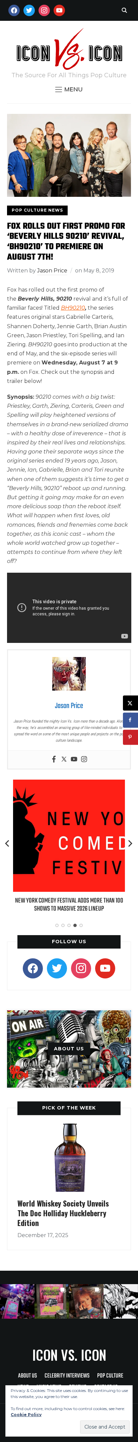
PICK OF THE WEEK (69, 1108)
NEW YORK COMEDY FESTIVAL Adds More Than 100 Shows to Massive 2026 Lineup (69, 904)
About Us (27, 1376)
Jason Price (52, 270)
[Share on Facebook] (130, 720)
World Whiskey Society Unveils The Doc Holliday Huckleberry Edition (63, 1213)
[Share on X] (130, 702)
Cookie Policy (26, 1414)
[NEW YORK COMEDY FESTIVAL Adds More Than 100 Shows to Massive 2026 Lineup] (69, 784)
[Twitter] (64, 759)
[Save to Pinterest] (130, 737)
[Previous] (7, 843)
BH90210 (73, 308)
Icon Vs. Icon (69, 1355)
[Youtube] (74, 759)
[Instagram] (84, 759)
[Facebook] (54, 759)
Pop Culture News (37, 210)
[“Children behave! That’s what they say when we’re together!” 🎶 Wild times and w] (86, 1301)
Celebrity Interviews (67, 1376)
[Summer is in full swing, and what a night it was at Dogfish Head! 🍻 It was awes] (51, 1301)
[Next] (130, 843)
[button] (69, 89)
